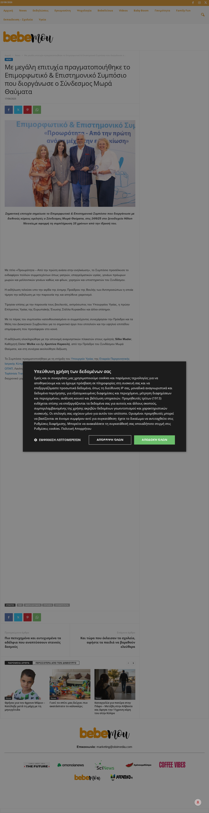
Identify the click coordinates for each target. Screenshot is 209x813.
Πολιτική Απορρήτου (76, 429)
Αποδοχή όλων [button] (154, 440)
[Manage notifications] (198, 802)
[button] (57, 440)
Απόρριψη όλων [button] (110, 440)
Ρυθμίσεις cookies (47, 429)
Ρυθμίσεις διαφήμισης (50, 424)
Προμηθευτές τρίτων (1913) (141, 398)
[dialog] (104, 406)
